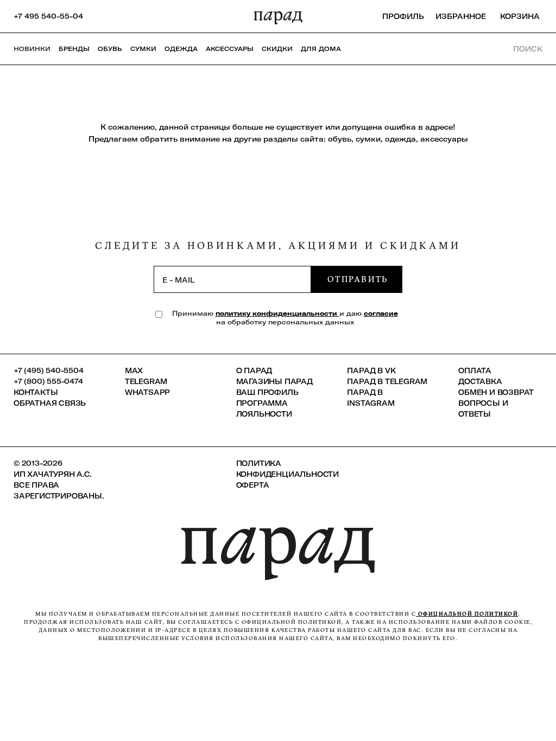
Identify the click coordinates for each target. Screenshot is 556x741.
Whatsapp (147, 392)
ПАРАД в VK (371, 370)
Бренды (74, 49)
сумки (368, 139)
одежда (400, 139)
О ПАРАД (254, 370)
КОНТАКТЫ (36, 392)
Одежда (181, 49)
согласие (381, 313)
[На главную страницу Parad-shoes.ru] (278, 16)
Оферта (252, 485)
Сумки (143, 49)
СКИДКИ (277, 49)
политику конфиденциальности (277, 313)
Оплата (474, 370)
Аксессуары (230, 49)
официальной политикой (467, 613)
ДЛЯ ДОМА (321, 49)
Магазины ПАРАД (274, 381)
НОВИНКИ (32, 49)
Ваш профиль (267, 392)
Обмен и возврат (496, 392)
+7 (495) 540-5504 (49, 370)
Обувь (110, 49)
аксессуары (444, 139)
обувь (339, 139)
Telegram (146, 381)
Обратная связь (50, 403)
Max (134, 370)
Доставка (480, 381)
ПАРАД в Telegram (387, 381)
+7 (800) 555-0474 (48, 381)
